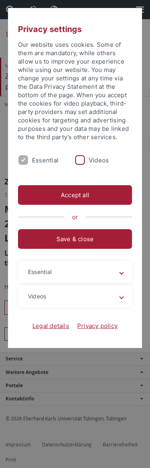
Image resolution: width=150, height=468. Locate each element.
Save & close (75, 239)
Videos (99, 160)
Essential (45, 160)
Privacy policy (97, 326)
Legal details (50, 326)
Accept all (75, 195)
